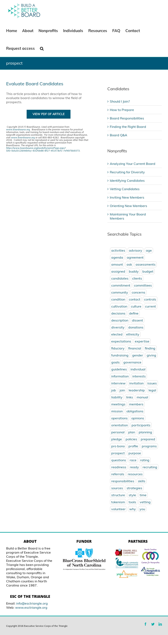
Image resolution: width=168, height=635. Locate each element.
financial (134, 348)
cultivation (119, 306)
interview (118, 383)
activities (118, 250)
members (136, 404)
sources (117, 488)
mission (117, 411)
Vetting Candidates (125, 189)
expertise (142, 341)
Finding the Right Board (128, 127)
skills (141, 481)
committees (143, 285)
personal (118, 432)
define (133, 313)
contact (134, 299)
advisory (135, 250)
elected (117, 334)
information (120, 376)
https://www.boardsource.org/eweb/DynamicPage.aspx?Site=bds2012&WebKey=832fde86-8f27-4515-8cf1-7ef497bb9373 (43, 149)
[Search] (42, 48)
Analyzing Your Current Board (132, 164)
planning (145, 432)
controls (150, 299)
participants (141, 425)
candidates (119, 278)
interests (139, 376)
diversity (118, 327)
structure (118, 495)
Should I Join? (120, 101)
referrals (117, 474)
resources (135, 474)
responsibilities (122, 481)
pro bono (118, 446)
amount (117, 264)
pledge (116, 439)
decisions (118, 313)
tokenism (118, 502)
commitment (120, 285)
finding (150, 348)
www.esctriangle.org (31, 607)
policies (131, 439)
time (143, 495)
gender (137, 355)
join (122, 390)
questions (118, 460)
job (113, 390)
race (133, 460)
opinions (137, 418)
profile (133, 446)
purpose (134, 453)
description (119, 320)
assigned (118, 271)
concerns (138, 292)
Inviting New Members (127, 197)
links (129, 397)
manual (142, 397)
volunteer (118, 509)
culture (136, 306)
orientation (119, 425)
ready (134, 467)
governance (132, 362)
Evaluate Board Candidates (34, 84)
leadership (137, 390)
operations (119, 418)
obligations (134, 411)
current (150, 306)
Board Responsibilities (127, 118)
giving (151, 355)
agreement (135, 257)
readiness (118, 467)
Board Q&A (118, 135)
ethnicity (132, 334)
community (119, 292)
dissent (137, 320)
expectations (121, 341)
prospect (118, 453)
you (142, 509)
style (132, 495)
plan (131, 432)
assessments (146, 264)
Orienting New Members (128, 206)
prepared (148, 439)
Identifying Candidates (127, 180)
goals (115, 362)
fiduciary (118, 348)
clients (137, 278)
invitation (136, 383)
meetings (118, 404)
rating (144, 460)
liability (117, 397)
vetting (145, 502)
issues (152, 383)
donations (135, 327)
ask (129, 264)
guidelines (119, 369)
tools (132, 502)
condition (118, 299)
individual (138, 369)
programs (149, 446)
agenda (117, 257)
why (132, 509)
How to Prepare (122, 110)
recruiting (150, 467)
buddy (134, 271)
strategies (134, 488)
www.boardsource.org (18, 129)
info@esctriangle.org (32, 603)
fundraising (119, 355)
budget (147, 271)
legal (152, 390)
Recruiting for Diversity (127, 172)
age (149, 250)
